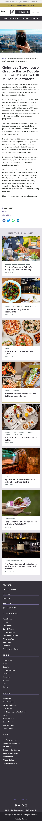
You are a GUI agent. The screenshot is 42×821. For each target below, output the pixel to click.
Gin (4, 684)
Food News (7, 619)
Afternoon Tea (8, 639)
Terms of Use (8, 757)
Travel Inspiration (10, 705)
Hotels (5, 622)
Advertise (7, 747)
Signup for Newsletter (11, 743)
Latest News (9, 590)
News (15, 18)
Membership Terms (10, 753)
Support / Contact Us (11, 750)
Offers (6, 594)
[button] (33, 12)
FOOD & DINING (10, 614)
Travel (6, 693)
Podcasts (6, 646)
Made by (21, 819)
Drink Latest (8, 660)
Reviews (7, 599)
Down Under (7, 729)
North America (8, 718)
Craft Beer (7, 674)
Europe (5, 715)
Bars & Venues (8, 629)
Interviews (7, 642)
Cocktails (6, 677)
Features (6, 18)
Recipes (7, 603)
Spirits (5, 687)
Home (4, 58)
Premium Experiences (30, 18)
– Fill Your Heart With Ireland (14, 712)
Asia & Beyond (8, 725)
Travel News (7, 698)
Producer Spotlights (11, 649)
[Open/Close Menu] (38, 12)
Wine (5, 664)
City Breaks (7, 708)
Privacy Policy (8, 760)
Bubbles (6, 667)
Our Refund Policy (10, 763)
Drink (6, 655)
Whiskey (6, 680)
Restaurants (7, 626)
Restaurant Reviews (11, 636)
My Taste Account (10, 740)
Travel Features (9, 702)
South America (9, 722)
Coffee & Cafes (9, 632)
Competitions (10, 608)
